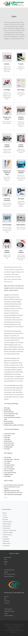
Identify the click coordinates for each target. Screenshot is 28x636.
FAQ (5, 574)
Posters (20, 64)
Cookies (17, 628)
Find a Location (7, 557)
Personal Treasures (7, 199)
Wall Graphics (21, 224)
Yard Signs (7, 90)
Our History (7, 601)
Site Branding (7, 224)
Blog (5, 598)
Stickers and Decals (7, 118)
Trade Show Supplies (21, 171)
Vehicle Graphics (7, 145)
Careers (6, 613)
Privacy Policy (11, 628)
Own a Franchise (8, 609)
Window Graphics (21, 118)
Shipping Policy (14, 632)
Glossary (9, 574)
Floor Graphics (21, 251)
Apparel (6, 572)
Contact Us (7, 603)
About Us (6, 596)
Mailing (5, 561)
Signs (5, 564)
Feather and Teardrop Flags (7, 172)
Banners (7, 64)
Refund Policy (19, 630)
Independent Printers (9, 611)
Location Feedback (8, 615)
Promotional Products (9, 569)
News (13, 574)
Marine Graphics (7, 251)
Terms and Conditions (10, 630)
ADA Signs (21, 198)
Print (5, 559)
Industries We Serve (9, 576)
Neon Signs (21, 90)
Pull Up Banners (21, 145)
